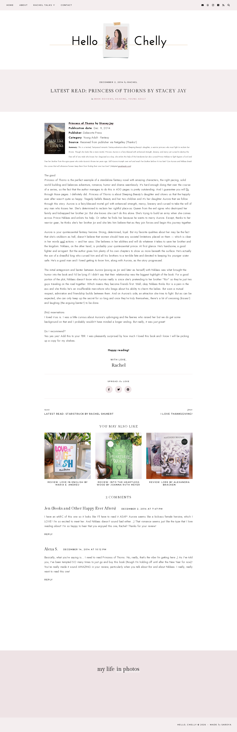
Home (10, 5)
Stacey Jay (106, 123)
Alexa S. (51, 549)
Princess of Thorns (81, 123)
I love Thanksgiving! (177, 411)
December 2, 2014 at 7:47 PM (142, 509)
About (23, 5)
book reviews (104, 99)
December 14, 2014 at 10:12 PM (84, 549)
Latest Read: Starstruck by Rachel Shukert (79, 411)
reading (121, 99)
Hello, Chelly (187, 724)
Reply (48, 534)
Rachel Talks (42, 5)
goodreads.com (124, 166)
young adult (137, 99)
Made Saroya (220, 724)
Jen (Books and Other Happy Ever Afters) (80, 508)
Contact (66, 5)
